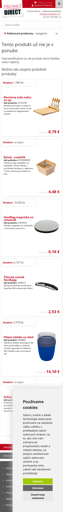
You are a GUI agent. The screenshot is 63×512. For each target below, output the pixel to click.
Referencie (11, 498)
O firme (10, 486)
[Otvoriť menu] (59, 4)
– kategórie (27, 33)
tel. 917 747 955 (50, 17)
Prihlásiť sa (47, 5)
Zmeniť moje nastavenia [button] (38, 496)
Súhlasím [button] (38, 481)
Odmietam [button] (38, 488)
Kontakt (10, 505)
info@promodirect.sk (50, 14)
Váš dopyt (11, 468)
